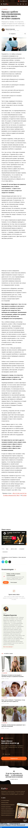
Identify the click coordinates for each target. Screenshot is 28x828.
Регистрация (14, 582)
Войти (5, 582)
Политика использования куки (7, 812)
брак (7, 548)
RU (3, 1)
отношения (21, 548)
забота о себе (14, 548)
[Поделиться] (25, 33)
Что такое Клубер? (5, 800)
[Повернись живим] (25, 821)
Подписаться (14, 758)
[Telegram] (3, 561)
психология (5, 551)
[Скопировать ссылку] (9, 561)
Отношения (4, 9)
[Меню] (1, 4)
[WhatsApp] (6, 561)
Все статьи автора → (8, 646)
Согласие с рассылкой (6, 806)
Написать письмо (4, 802)
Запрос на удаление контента (7, 814)
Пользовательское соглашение (7, 804)
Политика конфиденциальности (8, 810)
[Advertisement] (14, 255)
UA (1, 1)
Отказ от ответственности (7, 808)
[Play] (18, 1)
